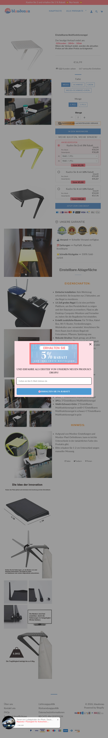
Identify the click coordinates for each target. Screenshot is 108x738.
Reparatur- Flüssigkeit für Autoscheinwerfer (33, 722)
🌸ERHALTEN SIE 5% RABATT (54, 391)
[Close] (90, 344)
